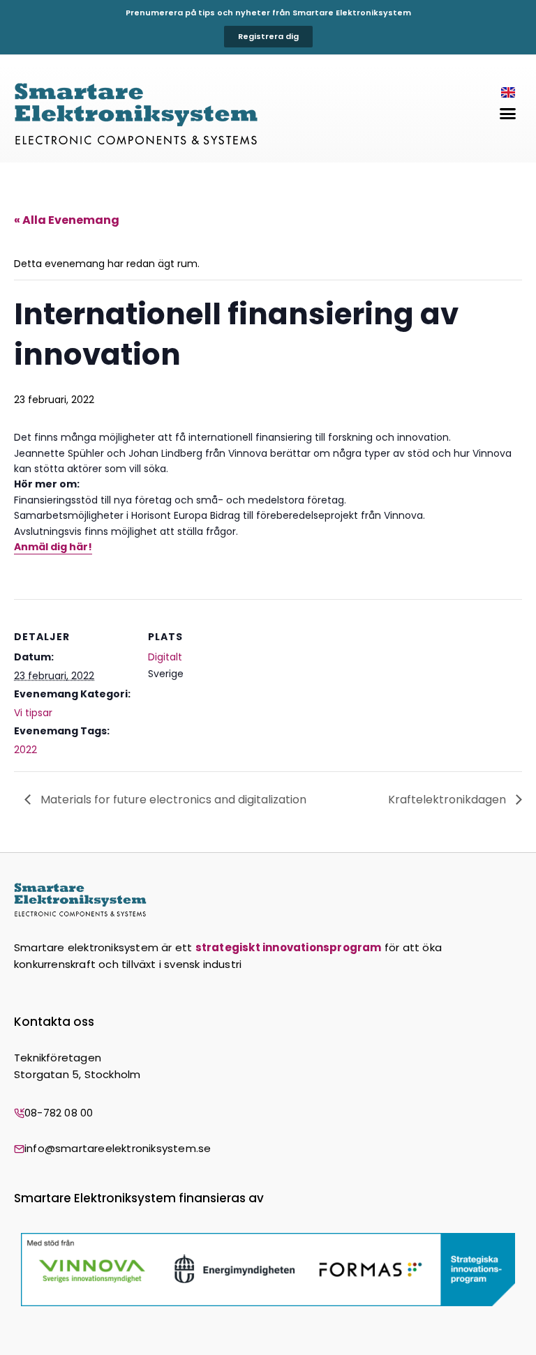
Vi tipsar (33, 713)
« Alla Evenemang (66, 220)
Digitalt (165, 657)
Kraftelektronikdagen (448, 800)
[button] (508, 113)
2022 (25, 750)
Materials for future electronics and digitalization (172, 800)
